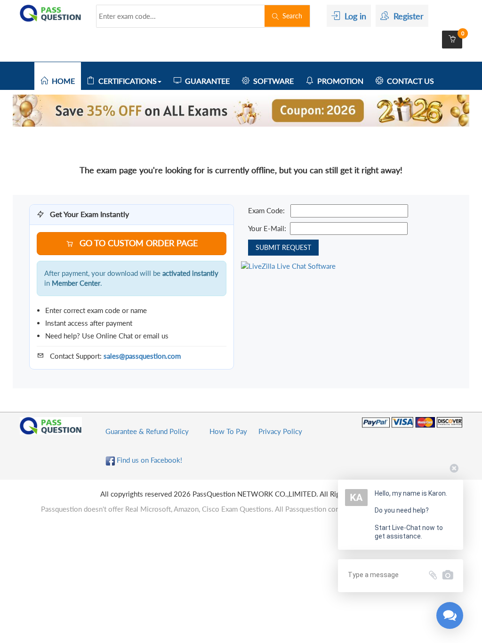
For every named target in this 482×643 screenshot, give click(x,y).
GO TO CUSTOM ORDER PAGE (137, 243)
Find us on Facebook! (148, 460)
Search (290, 16)
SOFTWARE (271, 80)
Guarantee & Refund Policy (147, 431)
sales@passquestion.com (142, 356)
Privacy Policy (280, 431)
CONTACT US (408, 80)
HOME (61, 80)
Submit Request (283, 247)
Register (406, 16)
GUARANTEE (205, 80)
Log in (353, 16)
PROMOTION (338, 80)
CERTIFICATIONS (126, 80)
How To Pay (228, 431)
